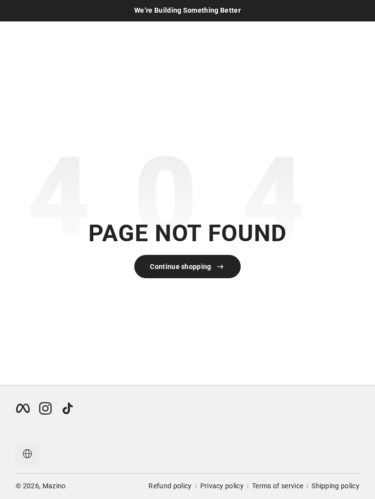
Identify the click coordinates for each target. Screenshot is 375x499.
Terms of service (277, 486)
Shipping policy (335, 486)
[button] (27, 453)
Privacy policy (222, 486)
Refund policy (169, 486)
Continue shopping (180, 266)
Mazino (54, 486)
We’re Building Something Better (187, 10)
